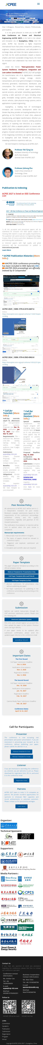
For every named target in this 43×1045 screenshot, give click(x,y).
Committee (6, 1023)
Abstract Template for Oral (21, 752)
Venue (4, 1039)
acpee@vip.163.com (10, 454)
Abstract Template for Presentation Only (21, 572)
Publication (6, 1029)
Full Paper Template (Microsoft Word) (21, 576)
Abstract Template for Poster (21, 757)
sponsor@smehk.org (31, 987)
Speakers (5, 1026)
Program (5, 1037)
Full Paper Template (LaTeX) (21, 580)
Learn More (21, 806)
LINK (36, 266)
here (29, 487)
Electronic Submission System (21, 619)
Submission (6, 1031)
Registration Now (21, 780)
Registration (6, 1034)
